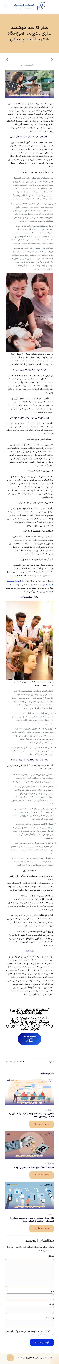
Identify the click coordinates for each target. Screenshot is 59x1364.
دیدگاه (50, 1256)
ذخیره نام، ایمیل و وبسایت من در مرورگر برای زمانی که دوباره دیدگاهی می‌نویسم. (29, 1333)
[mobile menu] (5, 6)
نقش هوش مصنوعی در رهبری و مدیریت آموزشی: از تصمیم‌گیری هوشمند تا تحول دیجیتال (32, 1220)
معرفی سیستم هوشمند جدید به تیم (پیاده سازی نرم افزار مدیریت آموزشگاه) (31, 1115)
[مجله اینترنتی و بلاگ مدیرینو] (29, 6)
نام (52, 1291)
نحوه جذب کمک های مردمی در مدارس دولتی (34, 1167)
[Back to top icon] (10, 1357)
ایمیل (51, 1304)
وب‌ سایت (50, 1317)
